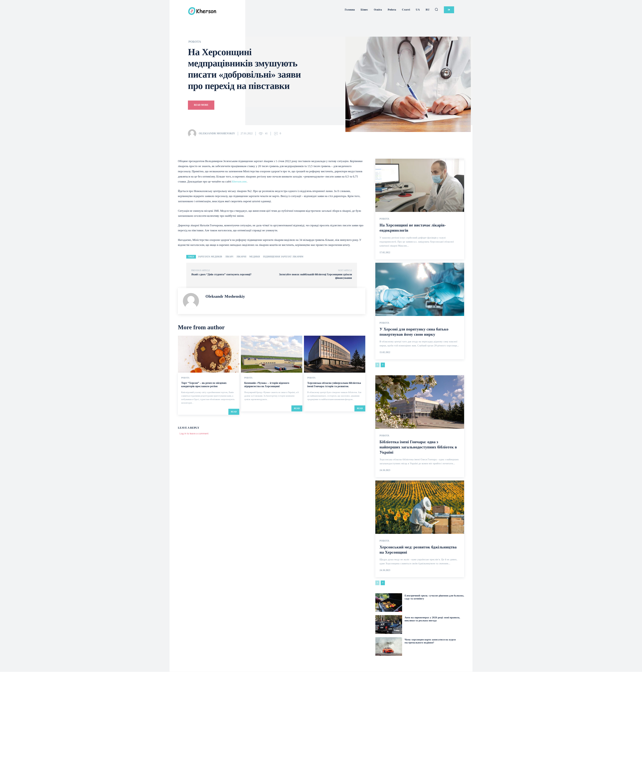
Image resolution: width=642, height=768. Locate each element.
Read (234, 412)
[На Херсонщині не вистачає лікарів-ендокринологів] (419, 185)
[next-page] (383, 365)
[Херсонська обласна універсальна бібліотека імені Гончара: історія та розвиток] (334, 354)
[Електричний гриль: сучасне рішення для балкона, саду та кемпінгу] (388, 602)
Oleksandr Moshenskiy (217, 133)
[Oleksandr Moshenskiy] (193, 133)
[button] (436, 9)
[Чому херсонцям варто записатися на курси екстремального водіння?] (388, 646)
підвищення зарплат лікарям (283, 256)
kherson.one (239, 181)
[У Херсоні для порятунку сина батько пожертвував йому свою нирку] (419, 289)
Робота (194, 41)
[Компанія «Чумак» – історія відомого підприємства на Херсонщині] (271, 354)
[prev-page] (377, 365)
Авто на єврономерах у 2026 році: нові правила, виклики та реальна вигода (432, 619)
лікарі (229, 256)
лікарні (241, 256)
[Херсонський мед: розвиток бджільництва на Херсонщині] (419, 507)
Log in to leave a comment (194, 433)
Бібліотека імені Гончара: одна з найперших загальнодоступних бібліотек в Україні (418, 447)
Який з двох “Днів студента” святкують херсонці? (221, 274)
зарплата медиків (210, 256)
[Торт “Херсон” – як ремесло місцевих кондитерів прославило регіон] (208, 354)
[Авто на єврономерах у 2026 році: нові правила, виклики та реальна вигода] (388, 624)
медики (254, 256)
